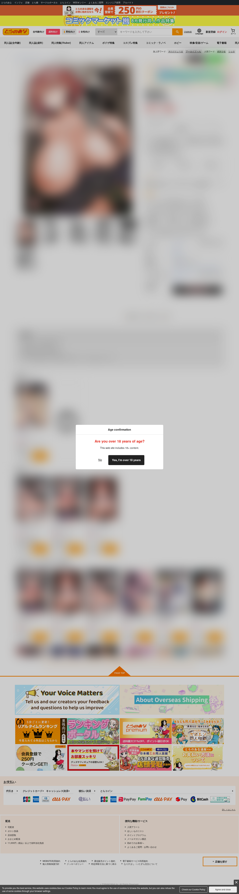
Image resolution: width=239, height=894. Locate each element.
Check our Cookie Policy (193, 889)
